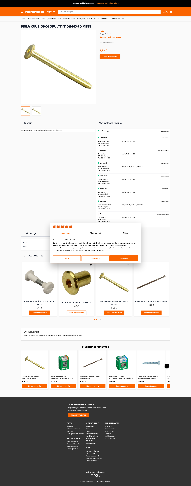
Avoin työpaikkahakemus (75, 434)
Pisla (102, 31)
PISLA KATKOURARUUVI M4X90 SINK (151, 302)
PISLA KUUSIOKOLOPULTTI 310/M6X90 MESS (109, 19)
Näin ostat (109, 426)
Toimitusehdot (110, 429)
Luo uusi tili (78, 335)
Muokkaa (94, 258)
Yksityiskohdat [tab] (95, 233)
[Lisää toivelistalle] (53, 264)
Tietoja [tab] (125, 233)
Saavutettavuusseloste (94, 458)
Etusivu (23, 19)
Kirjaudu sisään (66, 335)
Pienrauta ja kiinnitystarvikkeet (51, 19)
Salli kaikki (124, 258)
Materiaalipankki (91, 461)
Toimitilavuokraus (92, 436)
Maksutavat (109, 431)
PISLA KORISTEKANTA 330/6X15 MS (76, 302)
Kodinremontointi (33, 19)
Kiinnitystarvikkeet (69, 19)
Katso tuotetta (34, 386)
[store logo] (34, 12)
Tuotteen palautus (92, 451)
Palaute (88, 429)
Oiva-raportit (90, 453)
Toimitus (108, 434)
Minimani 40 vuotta (73, 444)
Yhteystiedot (90, 426)
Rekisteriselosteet (92, 456)
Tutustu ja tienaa (72, 449)
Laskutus (89, 431)
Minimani (70, 426)
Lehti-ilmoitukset (72, 441)
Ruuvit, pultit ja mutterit (84, 19)
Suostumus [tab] (65, 233)
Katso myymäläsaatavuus (110, 37)
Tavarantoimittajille (92, 434)
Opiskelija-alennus (73, 446)
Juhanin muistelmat (73, 429)
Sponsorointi (90, 438)
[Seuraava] (100, 319)
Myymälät (70, 431)
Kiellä (67, 258)
